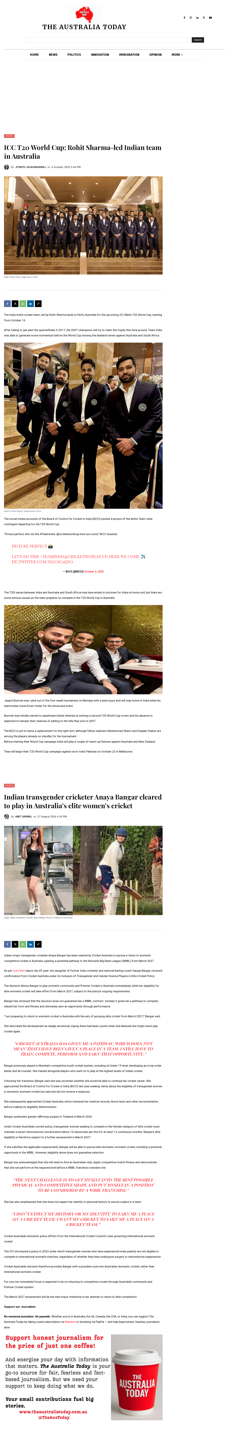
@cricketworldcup (85, 556)
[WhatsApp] (22, 303)
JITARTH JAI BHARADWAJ (30, 167)
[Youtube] (210, 17)
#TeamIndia (52, 556)
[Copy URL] (38, 303)
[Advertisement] (114, 97)
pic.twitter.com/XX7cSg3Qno (42, 561)
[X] (204, 17)
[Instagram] (190, 17)
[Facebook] (184, 17)
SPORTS (9, 136)
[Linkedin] (197, 17)
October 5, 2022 (94, 571)
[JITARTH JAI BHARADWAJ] (7, 167)
